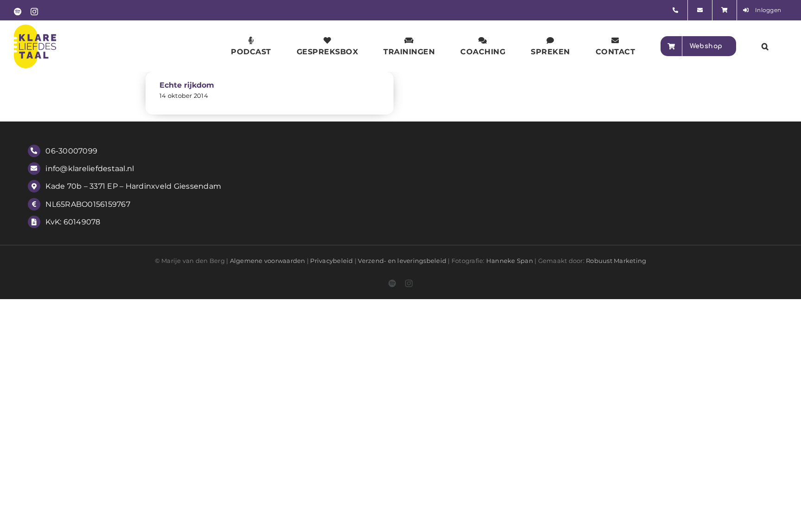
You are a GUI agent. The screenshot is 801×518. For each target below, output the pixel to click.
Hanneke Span (509, 260)
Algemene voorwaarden (267, 260)
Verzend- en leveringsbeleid (402, 260)
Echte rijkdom (186, 85)
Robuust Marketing (616, 260)
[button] (765, 46)
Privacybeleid (331, 260)
